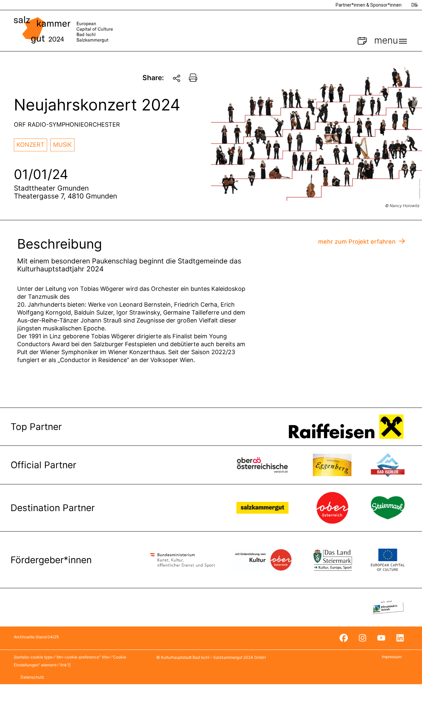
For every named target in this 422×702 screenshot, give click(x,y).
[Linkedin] (400, 638)
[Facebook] (343, 638)
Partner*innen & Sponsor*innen (369, 5)
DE (414, 5)
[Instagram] (362, 638)
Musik (62, 144)
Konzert (30, 144)
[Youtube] (381, 638)
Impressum (392, 656)
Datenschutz (32, 677)
